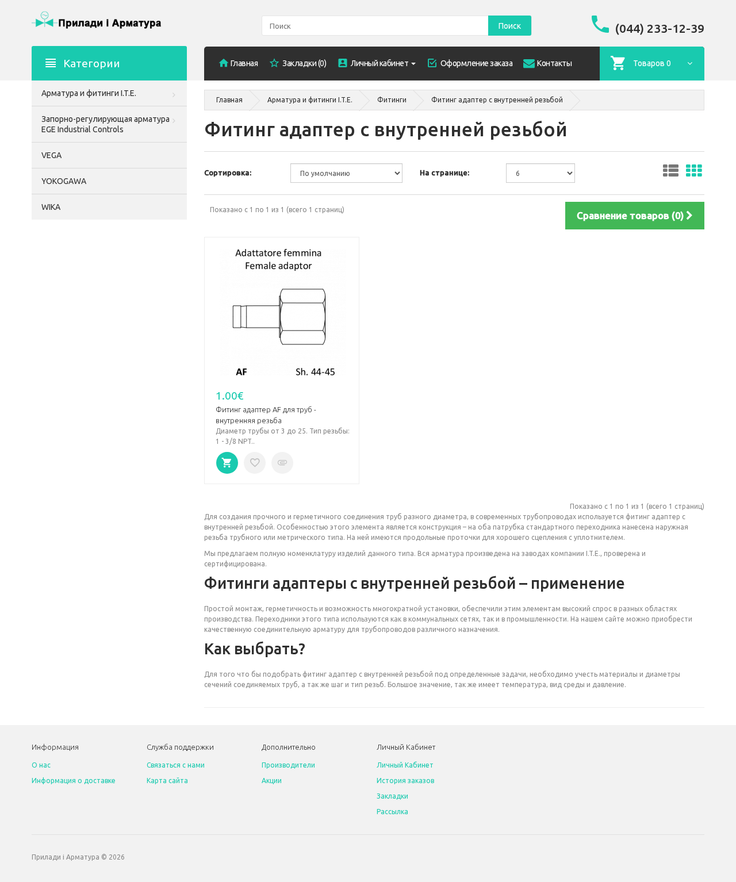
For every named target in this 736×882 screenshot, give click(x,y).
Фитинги (392, 99)
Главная (229, 99)
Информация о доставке (74, 780)
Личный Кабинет (405, 765)
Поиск (510, 25)
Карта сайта (167, 780)
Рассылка (392, 811)
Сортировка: (227, 172)
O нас (41, 765)
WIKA (50, 207)
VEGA (51, 155)
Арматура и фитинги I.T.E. (88, 93)
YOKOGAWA (63, 181)
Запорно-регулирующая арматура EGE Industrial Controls (105, 124)
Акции (272, 780)
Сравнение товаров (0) (631, 215)
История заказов (405, 780)
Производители (288, 765)
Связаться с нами (176, 765)
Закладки (392, 796)
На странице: (444, 172)
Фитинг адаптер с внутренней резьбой (497, 99)
